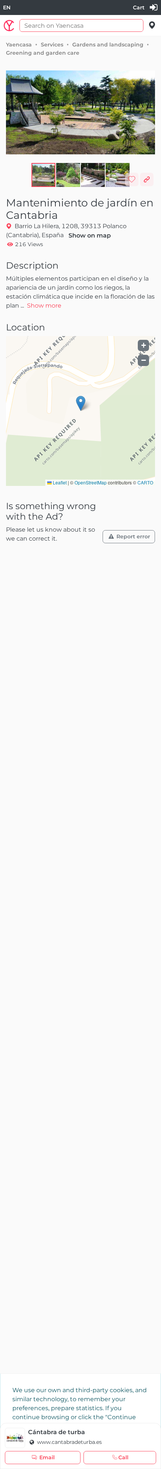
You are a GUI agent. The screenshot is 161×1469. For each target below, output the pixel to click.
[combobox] (6, 7)
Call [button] (123, 1457)
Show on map (90, 235)
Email (47, 1457)
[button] (68, 175)
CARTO (145, 482)
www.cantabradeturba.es (69, 1442)
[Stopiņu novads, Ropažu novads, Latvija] (152, 25)
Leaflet (59, 482)
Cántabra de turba (56, 1432)
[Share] (147, 179)
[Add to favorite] (132, 179)
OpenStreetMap (91, 482)
